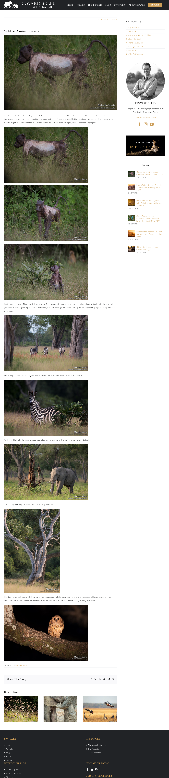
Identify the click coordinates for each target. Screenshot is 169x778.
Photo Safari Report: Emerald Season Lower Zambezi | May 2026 (149, 234)
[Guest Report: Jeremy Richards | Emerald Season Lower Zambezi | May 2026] (131, 216)
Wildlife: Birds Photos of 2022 (100, 706)
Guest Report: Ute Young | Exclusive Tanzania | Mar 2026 (149, 173)
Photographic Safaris (97, 745)
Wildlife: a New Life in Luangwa (60, 706)
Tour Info (132, 50)
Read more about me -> (145, 117)
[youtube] (152, 124)
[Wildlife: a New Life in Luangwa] (60, 709)
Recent (146, 165)
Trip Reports (133, 27)
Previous (104, 19)
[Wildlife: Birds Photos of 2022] (100, 709)
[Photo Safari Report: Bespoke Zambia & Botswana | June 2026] (131, 185)
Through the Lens (135, 46)
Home (8, 745)
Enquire (9, 760)
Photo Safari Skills (136, 42)
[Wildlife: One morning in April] (21, 709)
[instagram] (145, 124)
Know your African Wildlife (139, 35)
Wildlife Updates (21, 665)
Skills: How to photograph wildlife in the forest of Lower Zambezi (149, 203)
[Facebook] (87, 769)
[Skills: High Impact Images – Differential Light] (131, 247)
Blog (8, 752)
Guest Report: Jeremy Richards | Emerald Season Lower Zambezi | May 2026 (148, 218)
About (8, 756)
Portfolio (9, 749)
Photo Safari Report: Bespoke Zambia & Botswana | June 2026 (149, 187)
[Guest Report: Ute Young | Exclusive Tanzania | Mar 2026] (131, 172)
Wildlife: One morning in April (21, 706)
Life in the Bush (134, 39)
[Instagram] (92, 769)
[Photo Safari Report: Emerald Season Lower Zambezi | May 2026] (131, 232)
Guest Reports (134, 31)
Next (112, 19)
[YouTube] (96, 769)
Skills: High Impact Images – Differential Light (148, 248)
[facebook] (139, 124)
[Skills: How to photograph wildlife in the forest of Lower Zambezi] (131, 201)
